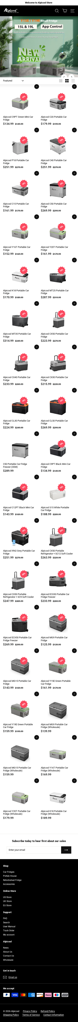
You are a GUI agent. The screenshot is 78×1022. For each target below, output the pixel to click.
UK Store (7, 901)
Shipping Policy (11, 1014)
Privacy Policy (30, 1011)
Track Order (8, 930)
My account (9, 934)
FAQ (5, 918)
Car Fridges (8, 872)
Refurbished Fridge (12, 880)
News (6, 948)
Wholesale (8, 960)
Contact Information (53, 1014)
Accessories (9, 884)
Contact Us (8, 956)
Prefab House (10, 876)
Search (6, 922)
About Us (7, 952)
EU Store (7, 905)
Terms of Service (31, 1014)
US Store (7, 897)
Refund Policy (48, 1011)
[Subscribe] (66, 850)
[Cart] (64, 10)
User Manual (9, 926)
